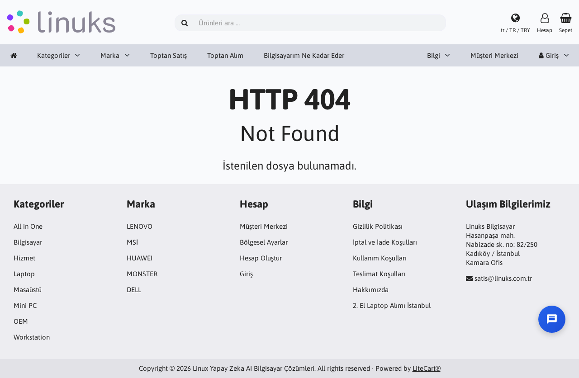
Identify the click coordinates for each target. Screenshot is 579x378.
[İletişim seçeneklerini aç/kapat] (551, 319)
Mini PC (25, 305)
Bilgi (433, 55)
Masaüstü (28, 289)
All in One (28, 226)
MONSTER (142, 274)
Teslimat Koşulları (379, 274)
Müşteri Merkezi (494, 55)
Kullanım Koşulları (380, 258)
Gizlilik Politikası (378, 226)
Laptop (24, 274)
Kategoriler (53, 55)
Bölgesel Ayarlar (264, 242)
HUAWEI (139, 258)
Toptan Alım (225, 55)
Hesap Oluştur (261, 258)
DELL (134, 289)
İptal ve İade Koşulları (385, 242)
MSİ (132, 242)
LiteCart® (427, 368)
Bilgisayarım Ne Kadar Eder (304, 55)
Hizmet (24, 258)
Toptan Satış (168, 55)
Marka (109, 55)
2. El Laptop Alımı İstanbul (392, 305)
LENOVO (139, 226)
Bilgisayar (28, 242)
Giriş (246, 274)
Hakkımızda (371, 289)
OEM (21, 321)
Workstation (32, 337)
